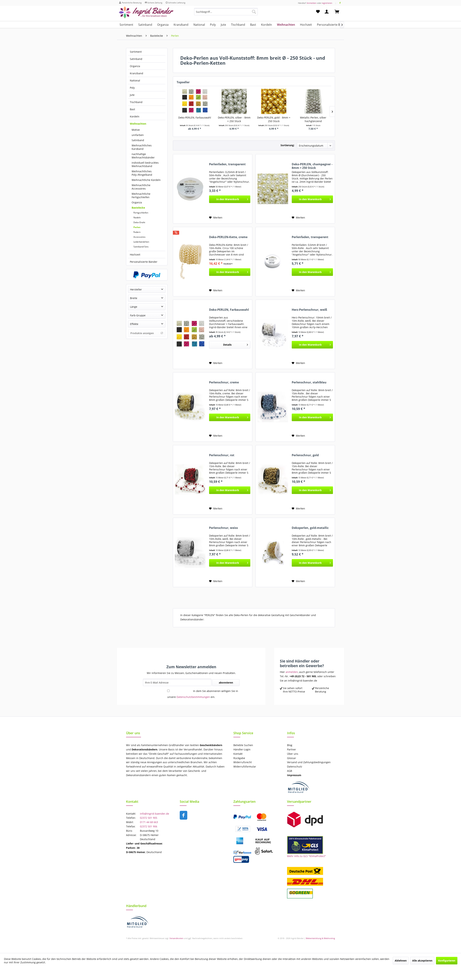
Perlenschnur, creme (224, 382)
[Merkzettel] (318, 11)
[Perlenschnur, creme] (190, 407)
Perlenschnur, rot (221, 455)
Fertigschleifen (140, 212)
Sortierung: (287, 145)
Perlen (136, 227)
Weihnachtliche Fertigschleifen (141, 195)
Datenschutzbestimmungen (193, 697)
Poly (132, 87)
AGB (289, 771)
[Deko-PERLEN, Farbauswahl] (195, 101)
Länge (133, 306)
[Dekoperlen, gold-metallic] (273, 552)
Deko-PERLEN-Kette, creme (228, 237)
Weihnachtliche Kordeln (146, 180)
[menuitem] (226, 13)
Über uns (292, 753)
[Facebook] (340, 3)
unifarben (138, 135)
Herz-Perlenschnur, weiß (309, 310)
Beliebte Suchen (243, 745)
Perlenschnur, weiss (223, 528)
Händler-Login (241, 749)
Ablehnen (401, 960)
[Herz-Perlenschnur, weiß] (273, 334)
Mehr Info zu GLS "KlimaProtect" (306, 856)
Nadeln (137, 217)
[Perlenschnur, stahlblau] (273, 407)
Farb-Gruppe (138, 315)
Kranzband (136, 73)
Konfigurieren (446, 960)
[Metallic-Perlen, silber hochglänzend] (313, 101)
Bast (132, 109)
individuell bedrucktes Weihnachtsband (145, 164)
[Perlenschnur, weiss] (190, 552)
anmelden (292, 672)
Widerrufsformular (244, 766)
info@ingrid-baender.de (154, 813)
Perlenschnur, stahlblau (309, 382)
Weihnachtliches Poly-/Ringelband (142, 173)
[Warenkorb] (338, 11)
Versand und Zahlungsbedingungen (309, 762)
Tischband (136, 102)
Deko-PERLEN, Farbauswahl (194, 117)
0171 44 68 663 (149, 822)
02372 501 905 (148, 817)
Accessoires (139, 236)
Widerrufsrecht (242, 762)
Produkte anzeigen (142, 333)
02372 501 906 (148, 826)
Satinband (136, 59)
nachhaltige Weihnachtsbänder (143, 155)
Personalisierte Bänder (143, 261)
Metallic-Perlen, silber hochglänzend (313, 119)
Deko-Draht (139, 222)
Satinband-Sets (141, 246)
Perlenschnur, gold (305, 455)
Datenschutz (294, 766)
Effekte (134, 324)
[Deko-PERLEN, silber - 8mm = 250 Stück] (234, 101)
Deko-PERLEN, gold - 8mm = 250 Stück (273, 119)
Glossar (291, 758)
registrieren (327, 3)
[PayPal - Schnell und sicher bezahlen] (146, 274)
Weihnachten (138, 123)
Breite (133, 298)
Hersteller (136, 289)
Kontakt (238, 753)
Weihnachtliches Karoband (142, 147)
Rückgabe (239, 758)
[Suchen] (254, 11)
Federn (136, 232)
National (135, 80)
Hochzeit (135, 254)
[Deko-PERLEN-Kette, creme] (190, 262)
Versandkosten (176, 938)
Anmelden (311, 3)
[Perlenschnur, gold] (273, 480)
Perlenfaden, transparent (227, 164)
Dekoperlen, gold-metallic (310, 528)
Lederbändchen (141, 241)
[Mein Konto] (327, 11)
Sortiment (136, 51)
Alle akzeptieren (422, 960)
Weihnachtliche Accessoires (141, 186)
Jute (132, 95)
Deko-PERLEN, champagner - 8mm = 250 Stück (312, 166)
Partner (291, 749)
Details (227, 344)
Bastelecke (138, 207)
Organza (135, 66)
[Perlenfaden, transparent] (190, 189)
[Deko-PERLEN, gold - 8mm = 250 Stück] (274, 101)
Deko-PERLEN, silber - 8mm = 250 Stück (234, 119)
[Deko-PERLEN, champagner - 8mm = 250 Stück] (273, 189)
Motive (136, 129)
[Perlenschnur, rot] (190, 480)
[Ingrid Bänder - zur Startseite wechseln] (146, 12)
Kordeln (134, 116)
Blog (289, 745)
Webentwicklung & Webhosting (320, 938)
